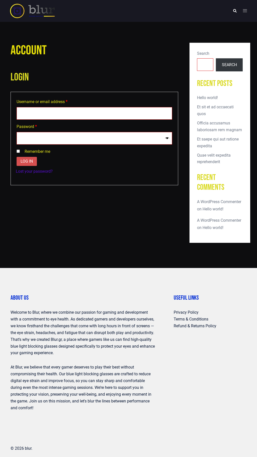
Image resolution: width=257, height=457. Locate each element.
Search (203, 53)
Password (34, 126)
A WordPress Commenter (219, 201)
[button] (235, 11)
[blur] (32, 10)
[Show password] (167, 138)
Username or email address (50, 101)
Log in (27, 161)
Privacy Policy (186, 312)
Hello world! (207, 97)
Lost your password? (34, 171)
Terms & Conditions (191, 319)
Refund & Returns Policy (195, 326)
